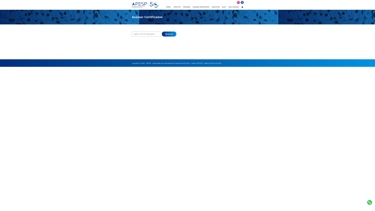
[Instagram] (238, 2)
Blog (224, 7)
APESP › (168, 7)
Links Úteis (216, 7)
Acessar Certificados (201, 7)
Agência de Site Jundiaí (212, 63)
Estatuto (177, 7)
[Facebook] (242, 2)
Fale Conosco (233, 7)
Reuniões (186, 7)
